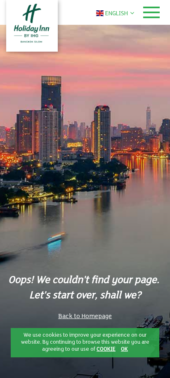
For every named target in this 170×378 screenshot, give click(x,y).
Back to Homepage (85, 316)
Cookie (106, 349)
